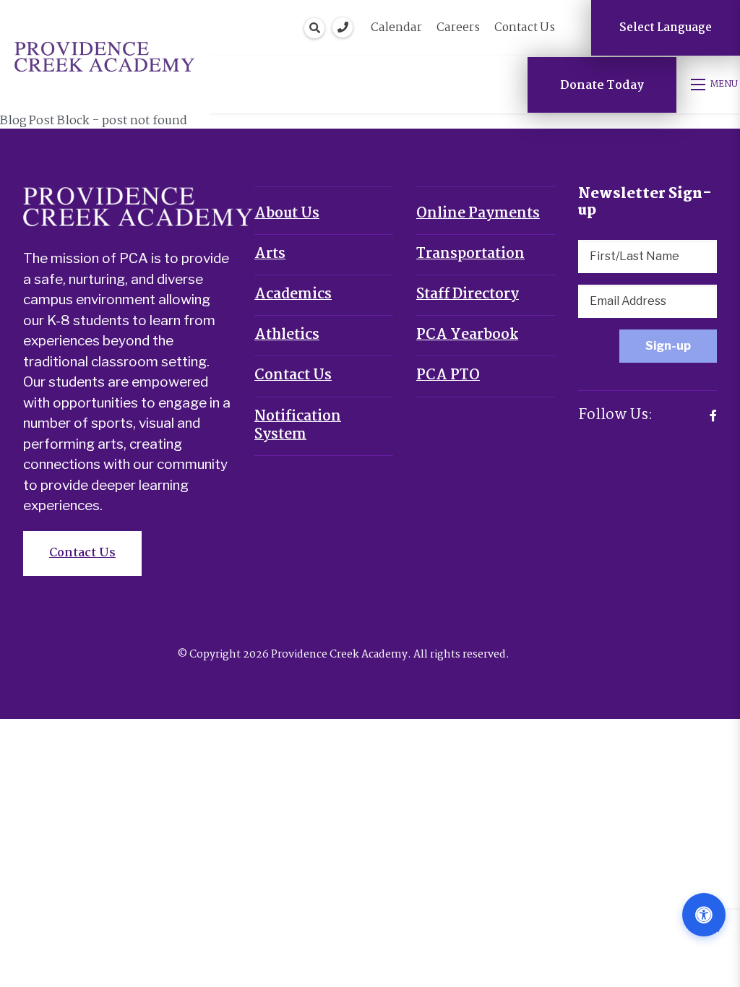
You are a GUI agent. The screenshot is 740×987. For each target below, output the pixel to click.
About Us (286, 213)
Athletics (286, 335)
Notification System (297, 426)
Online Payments (478, 213)
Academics (293, 294)
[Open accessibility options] (704, 914)
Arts (269, 254)
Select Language (665, 28)
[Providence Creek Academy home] (104, 57)
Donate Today (602, 85)
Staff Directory (467, 294)
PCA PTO (448, 375)
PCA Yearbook (467, 335)
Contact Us (82, 553)
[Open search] (314, 28)
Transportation (470, 254)
